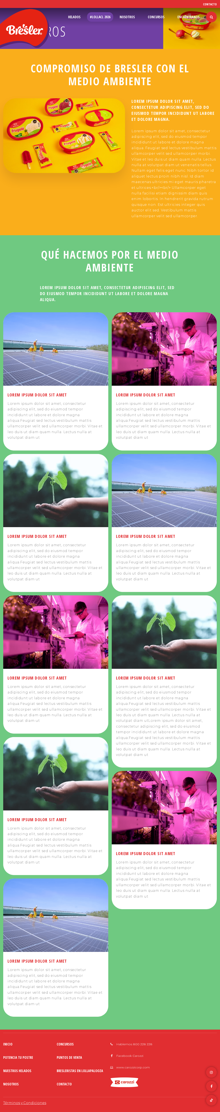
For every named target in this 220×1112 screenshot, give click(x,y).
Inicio (7, 1044)
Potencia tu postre (18, 1057)
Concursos (156, 17)
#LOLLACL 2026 (100, 17)
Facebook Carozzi (129, 1056)
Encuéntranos (188, 17)
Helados (74, 17)
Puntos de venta (69, 1057)
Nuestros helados (17, 1070)
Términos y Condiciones (24, 1103)
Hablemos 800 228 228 (133, 1044)
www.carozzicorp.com (132, 1067)
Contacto (210, 4)
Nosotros (127, 17)
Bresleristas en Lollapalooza (80, 1070)
